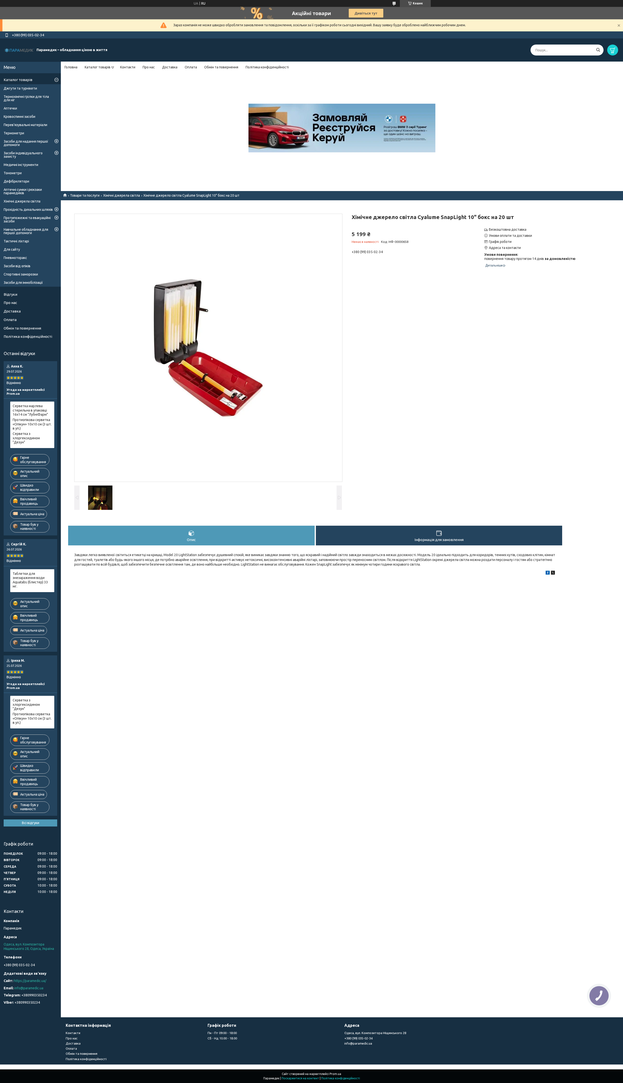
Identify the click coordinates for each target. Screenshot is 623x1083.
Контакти (127, 67)
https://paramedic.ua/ (30, 981)
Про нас (149, 67)
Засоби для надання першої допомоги (26, 143)
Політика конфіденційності (267, 67)
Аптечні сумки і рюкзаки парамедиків (23, 191)
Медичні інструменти (21, 165)
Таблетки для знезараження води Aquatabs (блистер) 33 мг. (30, 580)
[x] (553, 573)
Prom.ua (335, 1073)
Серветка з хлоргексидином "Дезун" (26, 438)
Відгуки (10, 294)
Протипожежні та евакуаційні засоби (27, 219)
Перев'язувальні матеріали (25, 125)
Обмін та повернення (221, 67)
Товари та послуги (85, 195)
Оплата (191, 67)
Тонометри (13, 173)
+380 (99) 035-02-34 (358, 1038)
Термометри (14, 133)
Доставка (169, 67)
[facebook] (548, 573)
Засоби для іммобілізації (23, 283)
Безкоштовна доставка (507, 229)
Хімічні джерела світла (121, 195)
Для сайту (12, 249)
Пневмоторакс (15, 258)
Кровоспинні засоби (19, 117)
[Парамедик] (19, 50)
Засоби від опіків (17, 266)
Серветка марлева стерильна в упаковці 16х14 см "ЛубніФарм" (30, 410)
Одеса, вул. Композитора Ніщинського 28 (375, 1033)
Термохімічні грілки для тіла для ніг (26, 98)
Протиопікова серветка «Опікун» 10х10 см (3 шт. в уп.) (32, 424)
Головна (70, 67)
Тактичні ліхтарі (16, 241)
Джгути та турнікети (20, 88)
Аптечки (10, 108)
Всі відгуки (30, 823)
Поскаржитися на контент (300, 1078)
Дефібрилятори (16, 181)
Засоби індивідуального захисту (23, 154)
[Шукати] (598, 50)
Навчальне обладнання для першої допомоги (26, 231)
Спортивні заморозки (21, 274)
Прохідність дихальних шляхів (28, 209)
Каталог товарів (97, 67)
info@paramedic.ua (28, 988)
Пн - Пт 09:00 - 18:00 (222, 1033)
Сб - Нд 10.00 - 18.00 (222, 1038)
